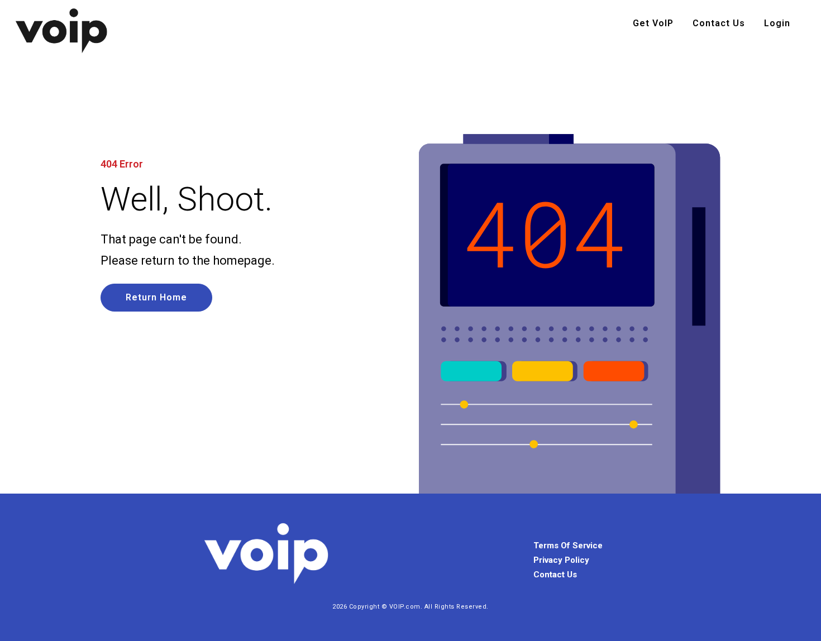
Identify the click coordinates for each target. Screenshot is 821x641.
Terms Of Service (568, 545)
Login (777, 23)
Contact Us (719, 23)
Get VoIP (653, 23)
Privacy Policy (561, 560)
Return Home (156, 297)
